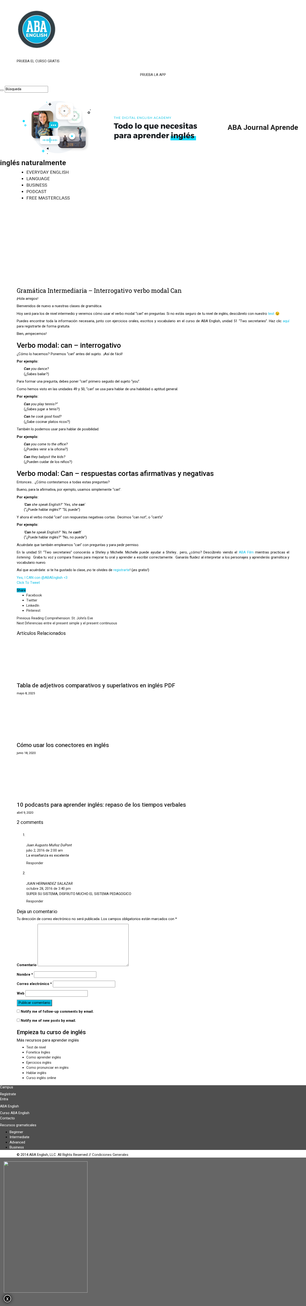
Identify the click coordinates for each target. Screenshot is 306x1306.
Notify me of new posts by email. (48, 1020)
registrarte (121, 570)
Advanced (17, 1142)
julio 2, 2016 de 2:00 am (44, 850)
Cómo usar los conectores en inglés (63, 745)
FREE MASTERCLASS (48, 198)
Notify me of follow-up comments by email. (57, 1011)
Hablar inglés (36, 1073)
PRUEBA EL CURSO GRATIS (38, 61)
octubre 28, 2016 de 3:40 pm (48, 888)
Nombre (25, 974)
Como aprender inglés (43, 1057)
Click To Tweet (28, 582)
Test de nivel (36, 1047)
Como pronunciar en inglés (47, 1067)
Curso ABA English (14, 1113)
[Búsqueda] (2, 90)
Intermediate (19, 1137)
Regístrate (8, 1094)
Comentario (27, 965)
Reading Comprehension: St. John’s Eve (55, 618)
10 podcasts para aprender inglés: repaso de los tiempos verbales (101, 804)
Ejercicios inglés (38, 1062)
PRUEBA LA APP (153, 75)
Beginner (16, 1132)
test (271, 313)
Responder (34, 863)
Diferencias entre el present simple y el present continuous (67, 623)
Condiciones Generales (110, 1155)
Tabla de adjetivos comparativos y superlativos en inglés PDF (96, 685)
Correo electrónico (34, 984)
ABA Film (246, 552)
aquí (286, 321)
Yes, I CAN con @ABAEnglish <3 (42, 577)
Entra (4, 1099)
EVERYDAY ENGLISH (47, 172)
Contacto (7, 1118)
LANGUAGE (38, 178)
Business (17, 1147)
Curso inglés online (41, 1078)
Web (20, 993)
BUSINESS (36, 185)
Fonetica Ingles (38, 1052)
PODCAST (36, 191)
